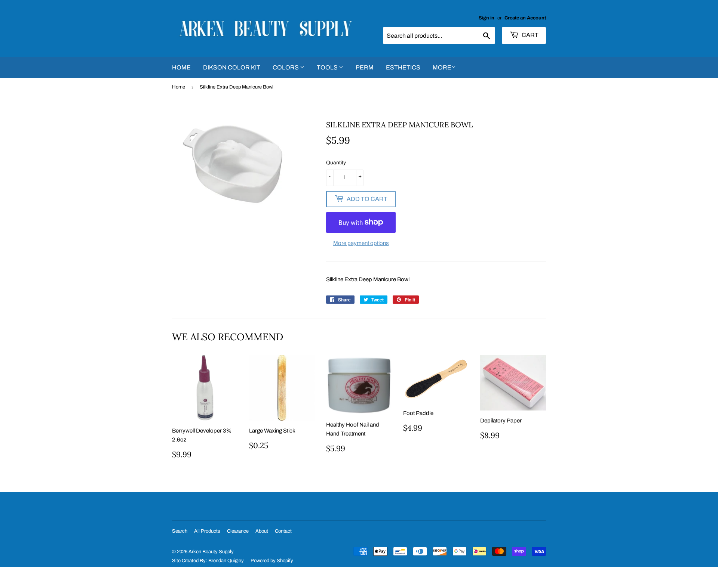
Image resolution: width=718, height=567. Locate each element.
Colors (286, 67)
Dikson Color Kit (231, 67)
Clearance (238, 531)
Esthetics (403, 67)
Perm (365, 67)
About (261, 531)
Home (181, 67)
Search (179, 531)
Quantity (336, 162)
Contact (283, 531)
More (442, 67)
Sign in (486, 18)
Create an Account (525, 18)
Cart (529, 35)
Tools (328, 67)
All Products (207, 531)
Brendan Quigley (226, 560)
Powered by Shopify (272, 560)
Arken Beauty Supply (211, 551)
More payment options (361, 243)
